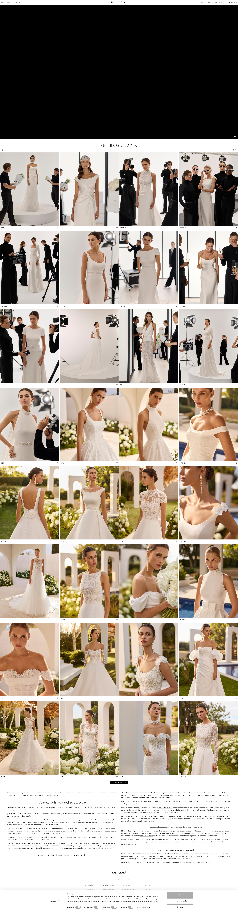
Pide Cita (232, 2)
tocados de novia (146, 836)
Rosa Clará (148, 889)
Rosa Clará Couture (165, 808)
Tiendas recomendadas (128, 889)
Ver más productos (119, 782)
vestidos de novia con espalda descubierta (29, 848)
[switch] (96, 907)
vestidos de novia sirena (91, 822)
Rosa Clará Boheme (207, 810)
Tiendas (210, 2)
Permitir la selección (180, 901)
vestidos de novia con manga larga (62, 846)
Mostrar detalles (142, 907)
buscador (210, 862)
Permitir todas (180, 895)
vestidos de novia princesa (50, 820)
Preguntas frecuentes (108, 889)
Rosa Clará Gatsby (152, 819)
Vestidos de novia (89, 889)
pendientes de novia (177, 833)
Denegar (180, 907)
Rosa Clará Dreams (137, 816)
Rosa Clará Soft (213, 801)
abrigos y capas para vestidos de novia (149, 842)
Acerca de (218, 2)
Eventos (203, 2)
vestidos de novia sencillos (93, 837)
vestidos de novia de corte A (34, 828)
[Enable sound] (235, 136)
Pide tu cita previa (196, 854)
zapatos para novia (143, 839)
